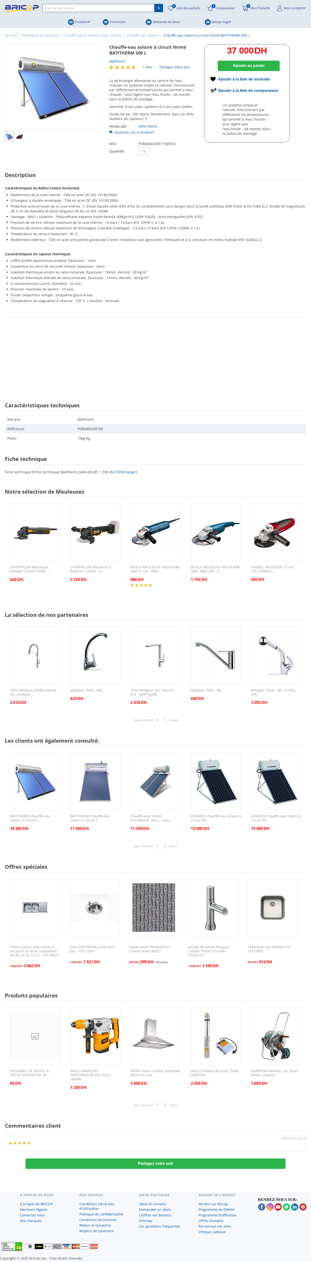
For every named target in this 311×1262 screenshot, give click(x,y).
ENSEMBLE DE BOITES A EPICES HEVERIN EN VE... (29, 1073)
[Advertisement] (155, 355)
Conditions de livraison (98, 1219)
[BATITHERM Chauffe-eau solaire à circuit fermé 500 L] (52, 86)
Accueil (11, 35)
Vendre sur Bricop (213, 1204)
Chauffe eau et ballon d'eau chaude (92, 35)
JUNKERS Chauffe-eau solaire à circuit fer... (216, 818)
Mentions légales (34, 1209)
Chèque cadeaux (212, 1232)
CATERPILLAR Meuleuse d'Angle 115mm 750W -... (30, 569)
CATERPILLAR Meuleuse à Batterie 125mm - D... (90, 569)
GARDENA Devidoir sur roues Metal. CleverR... (274, 1073)
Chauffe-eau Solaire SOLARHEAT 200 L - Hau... (151, 818)
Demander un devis (155, 1209)
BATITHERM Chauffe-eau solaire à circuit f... (30, 818)
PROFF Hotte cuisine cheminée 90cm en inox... (155, 1073)
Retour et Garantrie (95, 1225)
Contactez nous (32, 1215)
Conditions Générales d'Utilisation (96, 1206)
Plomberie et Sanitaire (40, 35)
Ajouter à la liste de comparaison (248, 90)
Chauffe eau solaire (142, 35)
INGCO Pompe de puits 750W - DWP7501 (215, 1073)
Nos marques (31, 1220)
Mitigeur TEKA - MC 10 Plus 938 (273, 692)
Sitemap (145, 1220)
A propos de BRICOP (36, 1204)
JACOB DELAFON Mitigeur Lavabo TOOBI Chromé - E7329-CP (209, 951)
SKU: (113, 143)
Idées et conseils (152, 1204)
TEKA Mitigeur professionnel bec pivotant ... (33, 692)
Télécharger (126, 472)
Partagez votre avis (174, 67)
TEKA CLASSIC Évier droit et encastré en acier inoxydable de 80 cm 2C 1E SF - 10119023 (34, 951)
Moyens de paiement (96, 1231)
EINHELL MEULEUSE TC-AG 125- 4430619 (272, 569)
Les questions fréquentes (159, 1226)
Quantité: (117, 151)
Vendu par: (118, 126)
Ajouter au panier (249, 66)
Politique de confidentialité (101, 1214)
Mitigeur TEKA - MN (86, 690)
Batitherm (117, 61)
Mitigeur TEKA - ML (206, 690)
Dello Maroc (148, 126)
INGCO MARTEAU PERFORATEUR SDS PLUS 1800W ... (90, 1075)
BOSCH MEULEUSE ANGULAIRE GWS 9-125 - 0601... (155, 569)
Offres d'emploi (211, 1220)
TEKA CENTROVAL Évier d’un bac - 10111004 (92, 949)
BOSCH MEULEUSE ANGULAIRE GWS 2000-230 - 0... (215, 569)
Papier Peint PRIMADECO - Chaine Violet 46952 (150, 949)
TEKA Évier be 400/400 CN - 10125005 (270, 949)
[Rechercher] (159, 8)
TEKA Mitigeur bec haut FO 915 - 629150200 (152, 692)
